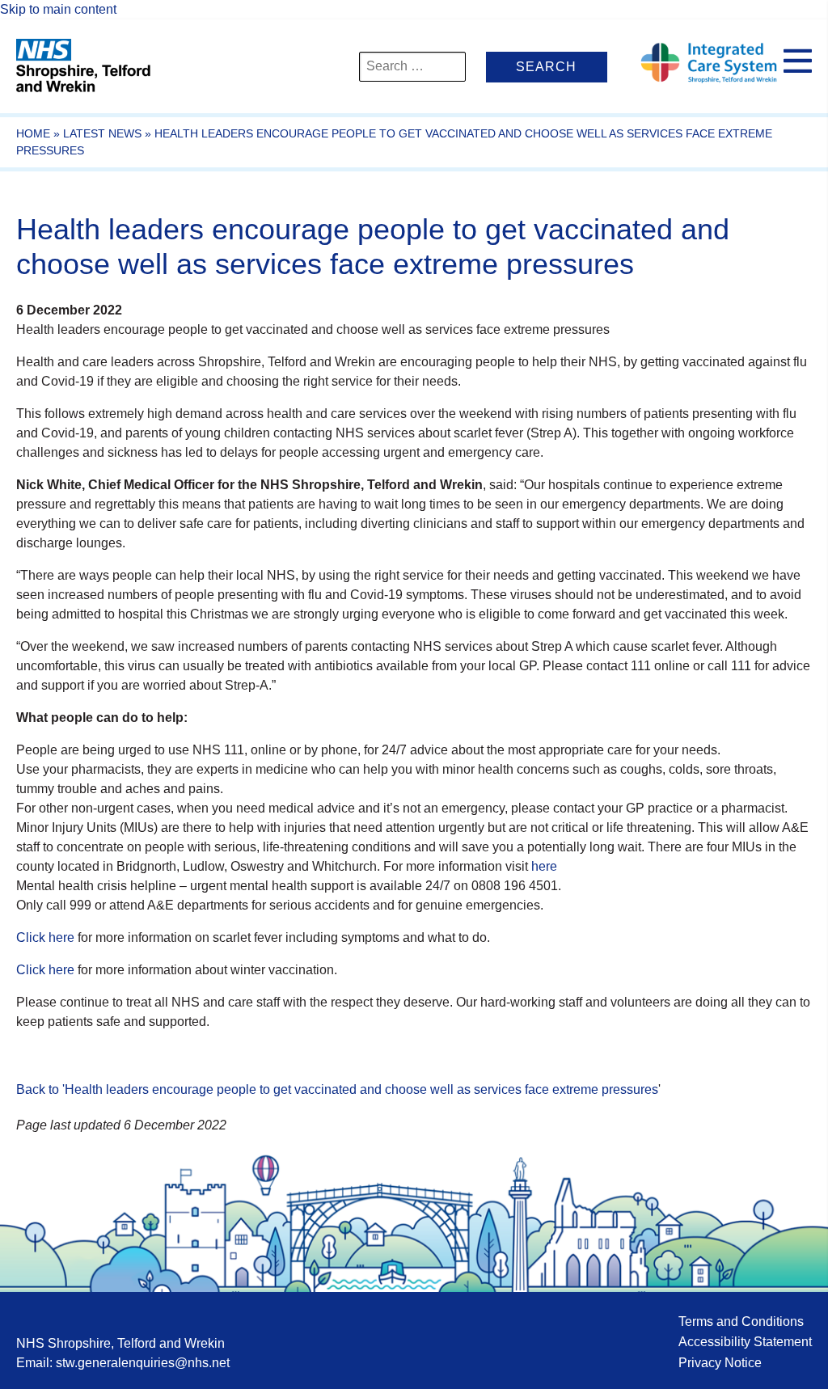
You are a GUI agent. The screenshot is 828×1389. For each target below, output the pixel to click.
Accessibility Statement (745, 1342)
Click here (45, 937)
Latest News (102, 133)
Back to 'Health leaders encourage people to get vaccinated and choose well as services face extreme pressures (337, 1089)
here (542, 866)
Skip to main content (58, 9)
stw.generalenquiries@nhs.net (143, 1363)
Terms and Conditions (741, 1321)
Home (33, 133)
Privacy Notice (720, 1363)
